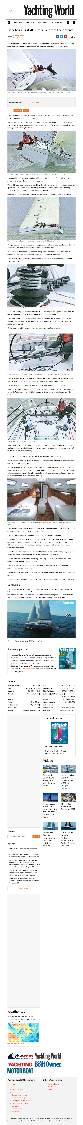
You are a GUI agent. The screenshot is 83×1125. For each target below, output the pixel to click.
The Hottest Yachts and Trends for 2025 (68, 806)
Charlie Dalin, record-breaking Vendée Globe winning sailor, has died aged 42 (24, 855)
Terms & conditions (43, 1121)
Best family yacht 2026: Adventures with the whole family (50, 780)
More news (23, 889)
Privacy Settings (64, 1121)
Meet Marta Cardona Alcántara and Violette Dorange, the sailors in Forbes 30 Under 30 (24, 880)
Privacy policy (54, 1121)
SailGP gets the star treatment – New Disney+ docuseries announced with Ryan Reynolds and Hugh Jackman (24, 872)
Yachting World (18, 36)
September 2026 (54, 746)
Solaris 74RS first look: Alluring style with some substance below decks (49, 839)
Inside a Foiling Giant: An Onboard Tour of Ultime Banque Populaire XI (68, 781)
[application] (41, 619)
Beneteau (36, 103)
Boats (26, 111)
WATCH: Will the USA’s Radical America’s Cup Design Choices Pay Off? (68, 839)
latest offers (30, 669)
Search (36, 836)
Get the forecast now (15, 1043)
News (11, 844)
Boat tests (18, 111)
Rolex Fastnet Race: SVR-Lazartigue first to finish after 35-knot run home (50, 810)
